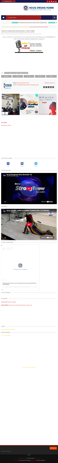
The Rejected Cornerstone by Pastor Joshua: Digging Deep (25, 22)
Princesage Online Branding (25, 460)
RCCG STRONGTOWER (5, 335)
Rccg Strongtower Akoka (15, 286)
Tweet (7, 76)
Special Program (25, 26)
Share (18, 76)
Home (3, 26)
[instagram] (52, 1)
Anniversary (8, 26)
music (19, 26)
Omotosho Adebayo (40, 460)
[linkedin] (54, 1)
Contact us (54, 448)
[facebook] (47, 1)
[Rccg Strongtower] (44, 87)
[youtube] (56, 1)
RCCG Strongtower (30, 458)
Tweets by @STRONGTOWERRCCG (8, 329)
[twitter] (50, 1)
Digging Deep (8, 22)
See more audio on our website (29, 367)
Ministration (14, 26)
